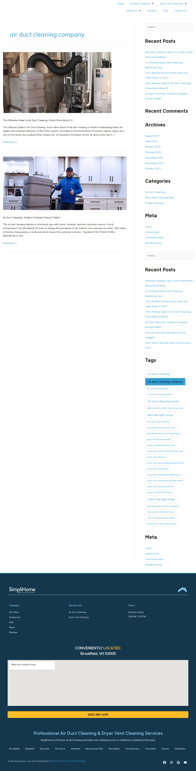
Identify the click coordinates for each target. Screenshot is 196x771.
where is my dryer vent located (161, 523)
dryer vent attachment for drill (161, 445)
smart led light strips (161, 499)
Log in (148, 226)
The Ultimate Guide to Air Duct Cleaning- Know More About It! (38, 120)
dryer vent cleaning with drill (160, 486)
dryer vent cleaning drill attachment (163, 474)
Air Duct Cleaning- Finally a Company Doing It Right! (31, 217)
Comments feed (154, 237)
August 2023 (152, 135)
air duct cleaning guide (157, 388)
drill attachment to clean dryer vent (163, 433)
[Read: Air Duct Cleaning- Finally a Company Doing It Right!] (65, 183)
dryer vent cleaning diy (158, 469)
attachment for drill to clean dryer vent (165, 408)
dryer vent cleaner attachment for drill (165, 451)
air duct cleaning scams (163, 401)
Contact (68, 761)
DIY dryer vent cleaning (158, 421)
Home (120, 3)
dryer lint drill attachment (158, 439)
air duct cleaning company (165, 381)
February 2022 (153, 152)
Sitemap (80, 761)
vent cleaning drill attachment (161, 518)
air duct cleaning (159, 374)
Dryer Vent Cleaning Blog (159, 197)
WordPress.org (153, 242)
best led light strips (160, 415)
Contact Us (180, 10)
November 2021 (154, 163)
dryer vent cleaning (156, 457)
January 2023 (152, 146)
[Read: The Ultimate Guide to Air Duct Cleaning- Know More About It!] (57, 82)
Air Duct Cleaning (140, 3)
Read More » (10, 142)
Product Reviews (154, 203)
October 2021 (153, 168)
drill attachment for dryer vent (161, 427)
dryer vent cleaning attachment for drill (165, 463)
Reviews (152, 10)
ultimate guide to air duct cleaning (162, 506)
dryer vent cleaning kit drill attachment (165, 480)
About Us (132, 10)
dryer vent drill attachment (159, 492)
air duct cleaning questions (159, 394)
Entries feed (152, 232)
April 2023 (151, 141)
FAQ (165, 10)
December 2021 (154, 157)
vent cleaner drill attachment (160, 512)
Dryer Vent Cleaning (171, 3)
